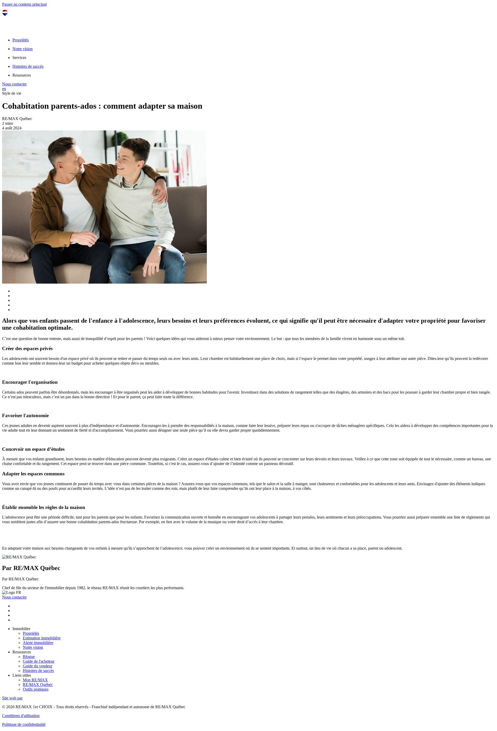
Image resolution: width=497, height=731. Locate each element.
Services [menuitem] (19, 57)
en (4, 88)
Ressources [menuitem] (21, 75)
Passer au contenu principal (24, 4)
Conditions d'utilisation (21, 715)
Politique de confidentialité (24, 724)
